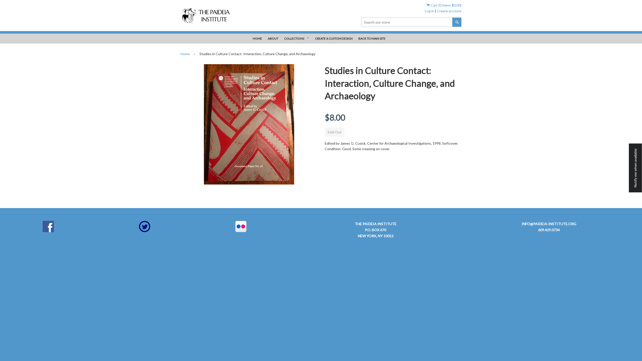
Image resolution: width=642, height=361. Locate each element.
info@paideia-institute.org (549, 224)
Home (185, 54)
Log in (429, 11)
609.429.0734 (549, 230)
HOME (257, 38)
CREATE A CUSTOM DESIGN (334, 38)
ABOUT (273, 38)
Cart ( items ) (445, 5)
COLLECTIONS (294, 38)
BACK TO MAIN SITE (371, 38)
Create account (449, 11)
